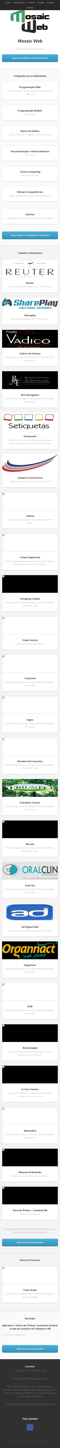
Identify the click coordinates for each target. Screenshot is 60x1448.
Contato (30, 7)
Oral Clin (30, 885)
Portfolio (31, 2)
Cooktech (30, 678)
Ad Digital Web (30, 926)
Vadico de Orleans (30, 353)
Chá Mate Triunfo (30, 802)
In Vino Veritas (30, 1089)
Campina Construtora (30, 477)
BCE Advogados (30, 394)
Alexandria (30, 1130)
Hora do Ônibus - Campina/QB (30, 1210)
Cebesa (30, 515)
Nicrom (30, 844)
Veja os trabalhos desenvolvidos (30, 58)
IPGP (30, 1006)
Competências (19, 2)
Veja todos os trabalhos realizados (30, 235)
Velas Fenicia (30, 640)
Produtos (51, 2)
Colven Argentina (30, 557)
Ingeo (30, 719)
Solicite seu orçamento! (30, 1242)
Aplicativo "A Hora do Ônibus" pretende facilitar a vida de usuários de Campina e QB (30, 1327)
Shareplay (30, 315)
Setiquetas (30, 436)
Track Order (30, 1290)
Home (8, 2)
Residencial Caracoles (30, 761)
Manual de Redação (30, 1172)
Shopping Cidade (30, 598)
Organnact (30, 965)
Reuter (30, 283)
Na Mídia (40, 2)
